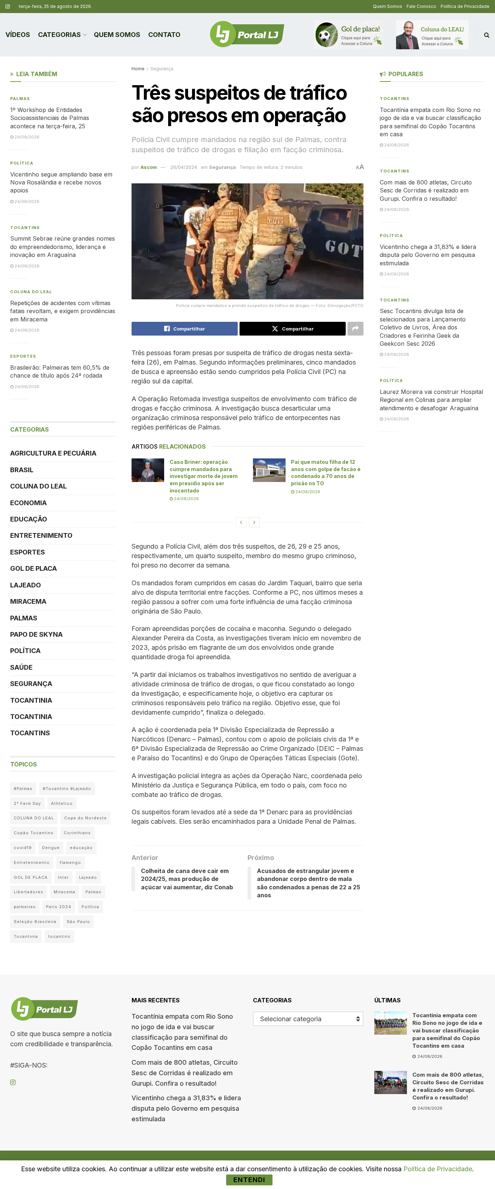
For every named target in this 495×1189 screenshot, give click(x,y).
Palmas (20, 98)
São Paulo (78, 921)
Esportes (23, 356)
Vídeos (17, 34)
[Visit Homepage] (247, 35)
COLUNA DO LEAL (31, 291)
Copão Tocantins (34, 832)
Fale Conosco (421, 6)
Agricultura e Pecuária (53, 453)
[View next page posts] (254, 522)
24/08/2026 (186, 498)
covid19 (23, 847)
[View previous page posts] (241, 522)
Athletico (62, 803)
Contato (164, 34)
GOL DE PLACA (33, 568)
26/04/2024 (183, 167)
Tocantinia (31, 700)
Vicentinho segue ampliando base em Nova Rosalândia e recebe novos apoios (61, 182)
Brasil (21, 470)
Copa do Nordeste (85, 817)
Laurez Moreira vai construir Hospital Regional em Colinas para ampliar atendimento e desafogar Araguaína (431, 400)
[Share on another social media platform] (355, 329)
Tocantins (25, 227)
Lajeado (25, 585)
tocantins (59, 936)
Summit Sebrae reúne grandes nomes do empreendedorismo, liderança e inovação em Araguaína (62, 246)
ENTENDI (249, 1180)
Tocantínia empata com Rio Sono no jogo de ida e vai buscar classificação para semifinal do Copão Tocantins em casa (447, 1030)
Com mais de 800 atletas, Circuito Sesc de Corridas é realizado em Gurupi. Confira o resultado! (426, 190)
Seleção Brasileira (35, 921)
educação (81, 847)
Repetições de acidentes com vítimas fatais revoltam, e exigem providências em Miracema (62, 311)
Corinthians (77, 832)
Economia (28, 503)
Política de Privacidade (465, 6)
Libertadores (28, 891)
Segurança (161, 68)
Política (21, 163)
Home (138, 68)
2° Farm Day (27, 803)
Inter (63, 877)
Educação (28, 519)
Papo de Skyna (36, 634)
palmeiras (25, 906)
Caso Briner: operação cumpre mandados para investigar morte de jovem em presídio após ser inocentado (204, 476)
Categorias (59, 34)
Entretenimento (41, 535)
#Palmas (23, 788)
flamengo (70, 862)
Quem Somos (387, 6)
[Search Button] (487, 35)
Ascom (149, 167)
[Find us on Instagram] (7, 6)
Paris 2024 (58, 906)
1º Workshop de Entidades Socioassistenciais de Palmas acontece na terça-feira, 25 (49, 118)
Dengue (51, 847)
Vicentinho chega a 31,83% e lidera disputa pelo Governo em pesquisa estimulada (428, 255)
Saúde (21, 667)
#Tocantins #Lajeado (67, 788)
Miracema (28, 601)
